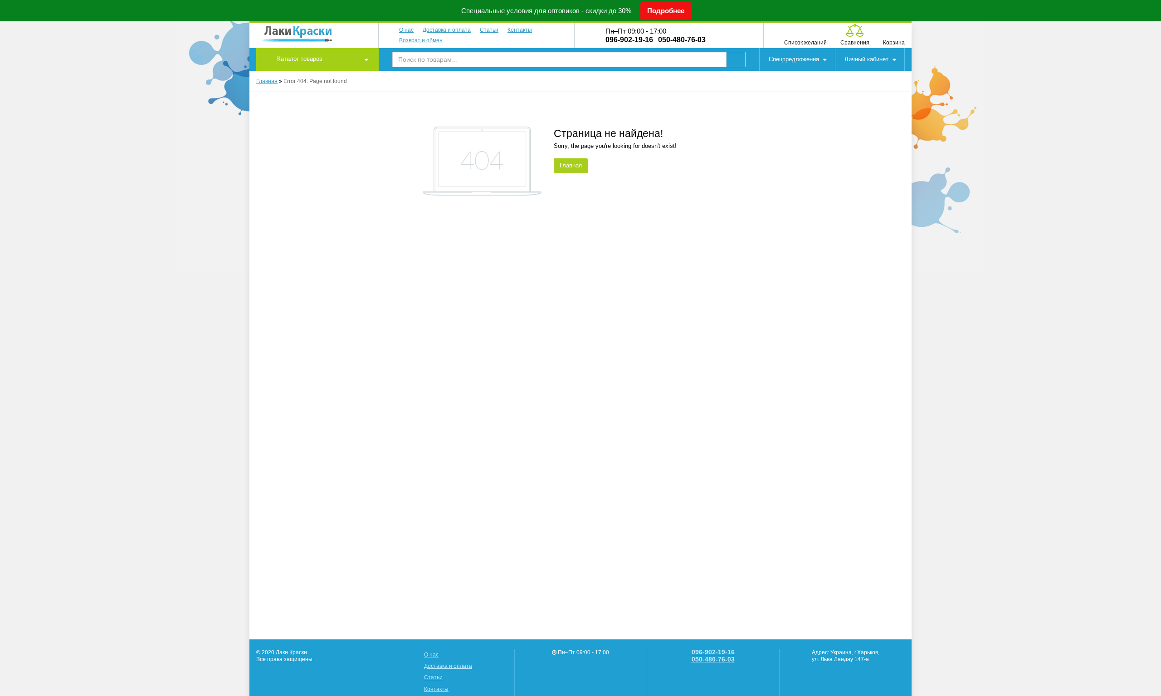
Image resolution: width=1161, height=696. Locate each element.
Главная (267, 81)
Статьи (489, 30)
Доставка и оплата (447, 30)
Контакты (519, 30)
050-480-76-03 (682, 40)
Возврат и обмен (421, 40)
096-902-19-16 (629, 40)
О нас (406, 30)
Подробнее (665, 11)
